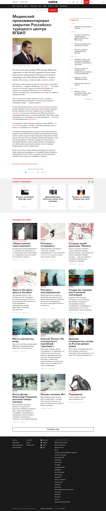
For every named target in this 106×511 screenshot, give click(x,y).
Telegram (45, 442)
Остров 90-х (58, 492)
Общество (50, 6)
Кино (13, 6)
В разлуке (43, 241)
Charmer (62, 508)
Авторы (28, 442)
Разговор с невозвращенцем (50, 291)
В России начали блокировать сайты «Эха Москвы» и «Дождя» (83, 93)
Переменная (58, 477)
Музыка (26, 6)
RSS (44, 447)
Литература (34, 6)
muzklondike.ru (27, 65)
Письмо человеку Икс (53, 394)
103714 (82, 313)
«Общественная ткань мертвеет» (21, 244)
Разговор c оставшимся (48, 244)
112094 (81, 358)
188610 (25, 206)
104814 (25, 351)
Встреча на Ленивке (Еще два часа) (25, 198)
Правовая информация (47, 508)
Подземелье (75, 394)
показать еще (53, 429)
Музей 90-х (57, 494)
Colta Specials (63, 6)
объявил (35, 107)
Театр (40, 6)
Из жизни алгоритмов (60, 455)
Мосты (56, 450)
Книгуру (57, 499)
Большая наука (58, 482)
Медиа (45, 6)
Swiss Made (58, 484)
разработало (16, 113)
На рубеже (57, 464)
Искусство (19, 6)
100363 (82, 264)
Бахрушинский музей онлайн (62, 502)
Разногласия (58, 487)
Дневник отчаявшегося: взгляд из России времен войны (81, 343)
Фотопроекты (16, 442)
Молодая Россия (59, 447)
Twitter (44, 445)
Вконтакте (45, 440)
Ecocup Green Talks (59, 457)
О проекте (15, 2)
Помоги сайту (24, 2)
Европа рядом (58, 474)
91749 (52, 408)
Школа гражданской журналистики (64, 489)
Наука (56, 6)
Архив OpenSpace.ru (17, 445)
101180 (26, 312)
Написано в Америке (60, 479)
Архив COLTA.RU (16, 447)
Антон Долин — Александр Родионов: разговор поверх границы (24, 398)
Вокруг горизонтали (60, 445)
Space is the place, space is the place (22, 291)
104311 (54, 308)
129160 (82, 402)
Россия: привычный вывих (19, 241)
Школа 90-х (58, 497)
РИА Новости (31, 119)
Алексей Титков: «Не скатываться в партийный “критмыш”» (52, 343)
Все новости (88, 99)
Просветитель (58, 462)
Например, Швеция (60, 467)
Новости (53, 10)
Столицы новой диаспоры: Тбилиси (80, 244)
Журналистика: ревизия (61, 442)
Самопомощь (58, 459)
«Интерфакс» (44, 86)
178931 (81, 206)
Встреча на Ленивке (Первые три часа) (81, 198)
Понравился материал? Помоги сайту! (25, 164)
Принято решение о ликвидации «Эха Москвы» (81, 51)
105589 (52, 368)
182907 (53, 206)
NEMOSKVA (58, 469)
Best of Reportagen (59, 472)
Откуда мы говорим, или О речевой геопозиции (80, 292)
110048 (24, 422)
